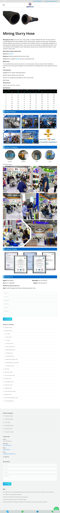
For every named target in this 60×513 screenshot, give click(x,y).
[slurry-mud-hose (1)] (12, 20)
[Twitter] (6, 457)
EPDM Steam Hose (10, 350)
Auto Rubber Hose (9, 381)
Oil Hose (8, 340)
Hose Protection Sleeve (10, 391)
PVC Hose (7, 369)
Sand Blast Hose (10, 356)
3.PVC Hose (7, 422)
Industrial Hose (8, 330)
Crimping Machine (9, 401)
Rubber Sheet (8, 394)
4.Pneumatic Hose (9, 425)
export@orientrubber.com (12, 285)
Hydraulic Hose (8, 327)
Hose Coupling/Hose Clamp (11, 397)
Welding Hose (9, 353)
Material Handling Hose (12, 359)
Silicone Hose (8, 378)
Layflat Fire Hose (9, 385)
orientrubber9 (6, 449)
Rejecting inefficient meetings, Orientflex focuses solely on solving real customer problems (25, 502)
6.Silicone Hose (8, 428)
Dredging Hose (8, 388)
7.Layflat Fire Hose (9, 432)
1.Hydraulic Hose (9, 416)
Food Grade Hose (10, 346)
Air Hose (8, 334)
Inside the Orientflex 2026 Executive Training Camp (15, 497)
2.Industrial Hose (9, 419)
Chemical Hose (9, 343)
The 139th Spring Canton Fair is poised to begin (14, 499)
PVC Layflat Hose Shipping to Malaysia (12, 494)
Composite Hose (10, 365)
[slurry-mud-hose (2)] (30, 20)
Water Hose (9, 337)
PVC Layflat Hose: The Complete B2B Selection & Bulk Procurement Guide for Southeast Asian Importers (28, 492)
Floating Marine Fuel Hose (12, 362)
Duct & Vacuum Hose (10, 375)
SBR (12, 53)
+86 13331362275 (37, 1)
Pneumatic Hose (9, 372)
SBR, (18, 59)
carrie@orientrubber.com (51, 1)
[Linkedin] (6, 1)
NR (10, 53)
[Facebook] (4, 1)
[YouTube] (8, 1)
